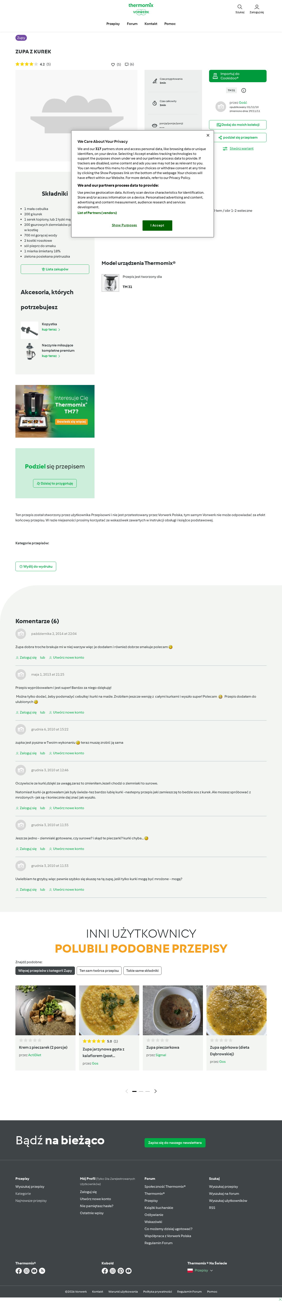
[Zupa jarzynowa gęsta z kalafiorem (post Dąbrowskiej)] (109, 1010)
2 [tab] (141, 1091)
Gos (95, 1063)
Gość (243, 102)
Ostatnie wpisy (92, 1213)
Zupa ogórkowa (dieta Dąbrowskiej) (229, 1050)
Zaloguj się (88, 1192)
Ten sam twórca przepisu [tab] (99, 970)
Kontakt (97, 1292)
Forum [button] (132, 24)
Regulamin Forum (159, 1243)
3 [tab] (147, 1091)
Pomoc (212, 1292)
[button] (240, 9)
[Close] (208, 135)
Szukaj (214, 1178)
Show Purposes (124, 225)
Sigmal (161, 1055)
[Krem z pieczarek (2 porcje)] (45, 1010)
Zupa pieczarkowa (162, 1047)
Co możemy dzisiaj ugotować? (168, 1229)
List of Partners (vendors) (97, 213)
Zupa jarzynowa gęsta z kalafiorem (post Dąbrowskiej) (103, 1053)
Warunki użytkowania (123, 1292)
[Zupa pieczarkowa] (173, 1010)
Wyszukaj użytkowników (228, 1201)
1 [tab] (134, 1091)
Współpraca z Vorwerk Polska (168, 1236)
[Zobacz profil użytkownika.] (220, 106)
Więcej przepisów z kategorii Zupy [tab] (45, 970)
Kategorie (23, 1193)
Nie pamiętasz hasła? (96, 1206)
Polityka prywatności (157, 1292)
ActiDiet (34, 1055)
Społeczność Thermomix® (165, 1186)
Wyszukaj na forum (224, 1193)
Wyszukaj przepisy (29, 1186)
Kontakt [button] (151, 24)
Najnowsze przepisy (31, 1201)
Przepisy (22, 1178)
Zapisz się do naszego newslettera (175, 1143)
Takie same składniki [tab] (142, 970)
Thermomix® (155, 1193)
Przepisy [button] (113, 24)
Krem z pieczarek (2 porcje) (43, 1047)
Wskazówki (153, 1222)
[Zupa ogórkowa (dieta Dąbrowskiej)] (236, 1010)
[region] (142, 183)
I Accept (157, 225)
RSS (212, 1208)
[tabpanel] (141, 1040)
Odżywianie (154, 1215)
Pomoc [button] (170, 24)
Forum (150, 1178)
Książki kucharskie (159, 1208)
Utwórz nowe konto (95, 1199)
